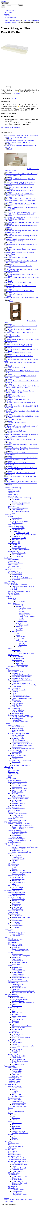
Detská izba (7, 514)
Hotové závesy (16, 1057)
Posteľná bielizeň (24, 613)
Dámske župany (20, 658)
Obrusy (14, 1017)
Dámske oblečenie (17, 656)
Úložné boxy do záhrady (19, 1168)
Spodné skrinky (16, 686)
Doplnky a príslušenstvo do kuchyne (22, 716)
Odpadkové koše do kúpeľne (20, 742)
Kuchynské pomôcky (14, 1099)
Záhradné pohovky (17, 1181)
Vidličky (14, 1119)
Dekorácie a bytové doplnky (12, 488)
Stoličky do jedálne (17, 792)
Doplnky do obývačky (14, 845)
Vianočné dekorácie (18, 934)
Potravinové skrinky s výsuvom (21, 683)
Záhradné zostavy (13, 1188)
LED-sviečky (16, 499)
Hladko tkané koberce (18, 997)
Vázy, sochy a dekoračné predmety (18, 508)
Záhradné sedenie (13, 1174)
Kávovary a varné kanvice (19, 695)
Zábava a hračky (13, 551)
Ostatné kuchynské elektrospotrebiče (22, 698)
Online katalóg (8, 1201)
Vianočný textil (16, 935)
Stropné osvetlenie (17, 907)
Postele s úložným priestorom (20, 977)
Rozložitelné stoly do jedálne (20, 797)
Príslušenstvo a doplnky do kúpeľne (18, 733)
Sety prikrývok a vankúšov (27, 616)
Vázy (13, 513)
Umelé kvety (12, 506)
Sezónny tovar (8, 929)
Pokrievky (15, 1139)
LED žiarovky (16, 922)
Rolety (14, 1011)
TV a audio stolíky (17, 889)
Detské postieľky (17, 518)
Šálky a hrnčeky (16, 1128)
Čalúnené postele (17, 969)
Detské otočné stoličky (18, 528)
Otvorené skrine (16, 986)
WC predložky (16, 753)
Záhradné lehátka (17, 1179)
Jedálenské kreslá (17, 787)
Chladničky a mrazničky (19, 690)
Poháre (10, 1109)
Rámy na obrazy (13, 494)
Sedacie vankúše (17, 1039)
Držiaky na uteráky (17, 737)
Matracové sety (16, 957)
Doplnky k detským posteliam (20, 549)
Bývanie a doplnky (17, 605)
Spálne (24, 20)
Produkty (18, 20)
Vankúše (6, 15)
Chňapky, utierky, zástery (19, 1016)
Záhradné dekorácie (18, 1171)
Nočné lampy (16, 902)
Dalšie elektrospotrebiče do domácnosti (23, 586)
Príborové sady (16, 1118)
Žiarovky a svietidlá (14, 924)
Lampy (21, 628)
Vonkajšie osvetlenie (14, 914)
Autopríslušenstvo (13, 559)
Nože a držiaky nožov (18, 1104)
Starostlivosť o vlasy (14, 593)
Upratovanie (11, 581)
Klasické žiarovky (17, 920)
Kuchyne (7, 668)
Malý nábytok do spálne (15, 944)
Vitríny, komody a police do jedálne (18, 798)
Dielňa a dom (8, 558)
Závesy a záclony (13, 1054)
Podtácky (14, 1089)
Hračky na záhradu (17, 1163)
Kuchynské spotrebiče (14, 688)
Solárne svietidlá (17, 915)
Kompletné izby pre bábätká (20, 521)
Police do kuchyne (17, 711)
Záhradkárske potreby (14, 1156)
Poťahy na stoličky (17, 1019)
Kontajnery (11, 812)
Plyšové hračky (20, 601)
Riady (10, 1121)
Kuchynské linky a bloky (15, 671)
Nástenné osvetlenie (18, 900)
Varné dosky (15, 706)
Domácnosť (7, 569)
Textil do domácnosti (10, 994)
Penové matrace (16, 959)
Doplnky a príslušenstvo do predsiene (19, 823)
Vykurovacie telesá (17, 1169)
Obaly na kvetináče (14, 491)
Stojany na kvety (13, 496)
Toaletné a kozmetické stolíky (20, 950)
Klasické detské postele (22, 533)
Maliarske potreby (13, 566)
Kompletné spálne (13, 940)
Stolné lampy (16, 905)
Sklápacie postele (17, 979)
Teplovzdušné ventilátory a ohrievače (23, 748)
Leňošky (14, 867)
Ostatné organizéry (13, 1078)
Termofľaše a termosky (18, 1131)
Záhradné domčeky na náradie (17, 1159)
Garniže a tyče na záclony (19, 1056)
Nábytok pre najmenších (19, 539)
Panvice (14, 1138)
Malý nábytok (8, 767)
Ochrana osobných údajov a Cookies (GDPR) (18, 1199)
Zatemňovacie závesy (18, 1064)
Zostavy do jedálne (13, 807)
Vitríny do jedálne (17, 805)
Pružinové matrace (17, 961)
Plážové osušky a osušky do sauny (22, 1026)
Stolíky (18, 640)
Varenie (10, 1134)
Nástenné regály (13, 772)
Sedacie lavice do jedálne (19, 790)
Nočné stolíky (23, 641)
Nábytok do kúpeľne (14, 725)
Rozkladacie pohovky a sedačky (21, 872)
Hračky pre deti (16, 554)
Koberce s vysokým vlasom (20, 999)
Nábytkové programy (18, 879)
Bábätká (10, 516)
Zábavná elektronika (14, 594)
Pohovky (14, 869)
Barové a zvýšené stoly (18, 795)
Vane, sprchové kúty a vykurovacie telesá (20, 760)
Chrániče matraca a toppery (16, 939)
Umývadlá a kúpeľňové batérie (17, 755)
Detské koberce (16, 546)
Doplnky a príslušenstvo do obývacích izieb (25, 847)
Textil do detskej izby (14, 543)
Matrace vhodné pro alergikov (21, 955)
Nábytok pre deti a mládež (16, 526)
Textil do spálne (12, 1041)
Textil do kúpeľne (13, 1022)
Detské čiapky (20, 661)
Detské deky (15, 544)
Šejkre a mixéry (16, 700)
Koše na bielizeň (17, 574)
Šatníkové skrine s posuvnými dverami (23, 992)
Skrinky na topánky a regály (16, 839)
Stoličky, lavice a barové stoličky (17, 782)
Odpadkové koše (13, 571)
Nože (13, 1116)
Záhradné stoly (12, 1186)
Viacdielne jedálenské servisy (20, 1133)
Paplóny (14, 1044)
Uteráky (21, 618)
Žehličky (14, 589)
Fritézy (14, 693)
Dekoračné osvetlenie (18, 894)
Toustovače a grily (17, 703)
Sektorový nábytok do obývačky (17, 875)
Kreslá (10, 854)
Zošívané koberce (17, 1006)
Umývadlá (15, 758)
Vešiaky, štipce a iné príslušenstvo (22, 578)
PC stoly (21, 643)
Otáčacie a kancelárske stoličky (17, 813)
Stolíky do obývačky (14, 885)
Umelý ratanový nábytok (19, 1195)
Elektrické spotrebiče (10, 583)
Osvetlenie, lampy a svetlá (12, 890)
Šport (9, 1144)
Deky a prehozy (16, 1036)
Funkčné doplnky (13, 1143)
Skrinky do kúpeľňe (18, 730)
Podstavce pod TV (17, 850)
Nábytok (14, 631)
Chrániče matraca (17, 1042)
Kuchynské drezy (17, 720)
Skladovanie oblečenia (14, 1079)
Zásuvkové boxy (17, 1076)
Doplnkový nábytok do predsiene (22, 825)
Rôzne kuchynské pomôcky (20, 1106)
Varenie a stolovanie (10, 1084)
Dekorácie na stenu (17, 509)
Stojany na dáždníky (18, 828)
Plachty (21, 611)
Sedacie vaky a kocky (18, 859)
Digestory (15, 691)
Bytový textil (19, 606)
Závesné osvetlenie (17, 909)
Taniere (14, 1129)
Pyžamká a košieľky (22, 665)
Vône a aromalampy (18, 504)
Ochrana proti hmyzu (14, 568)
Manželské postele (17, 976)
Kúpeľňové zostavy (18, 727)
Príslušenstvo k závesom (19, 1059)
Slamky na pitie (16, 1094)
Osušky (14, 1024)
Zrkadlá (14, 732)
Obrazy (10, 493)
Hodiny (10, 489)
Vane (13, 763)
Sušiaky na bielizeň (17, 576)
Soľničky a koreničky (18, 1096)
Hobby (10, 648)
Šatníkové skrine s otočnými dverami (23, 991)
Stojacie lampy (16, 904)
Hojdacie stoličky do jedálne (20, 785)
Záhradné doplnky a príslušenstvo (18, 1161)
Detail (10, 139)
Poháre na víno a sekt (18, 1111)
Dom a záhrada (12, 603)
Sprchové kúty (16, 762)
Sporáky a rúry (16, 701)
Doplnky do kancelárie (15, 810)
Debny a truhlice (17, 1069)
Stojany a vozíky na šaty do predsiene (23, 827)
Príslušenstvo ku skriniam (19, 987)
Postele (6, 14)
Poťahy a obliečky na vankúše (21, 1037)
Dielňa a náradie (13, 564)
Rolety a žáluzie (13, 1007)
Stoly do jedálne (13, 793)
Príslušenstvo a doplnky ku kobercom (23, 1002)
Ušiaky (14, 862)
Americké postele (17, 967)
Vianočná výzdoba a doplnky (16, 932)
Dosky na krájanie (17, 1101)
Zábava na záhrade (17, 556)
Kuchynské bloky (17, 673)
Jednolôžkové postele (18, 974)
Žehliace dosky (16, 579)
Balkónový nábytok (10, 17)
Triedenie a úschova (10, 1066)
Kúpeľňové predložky (18, 740)
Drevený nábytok (17, 1191)
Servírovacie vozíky (18, 713)
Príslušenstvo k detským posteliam (26, 534)
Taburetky (19, 646)
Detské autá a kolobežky (19, 553)
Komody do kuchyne (18, 710)
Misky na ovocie (17, 1088)
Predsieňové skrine (17, 833)
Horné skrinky (16, 681)
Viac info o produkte (10, 127)
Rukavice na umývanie (18, 1027)
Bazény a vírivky (13, 1151)
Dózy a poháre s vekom (19, 1103)
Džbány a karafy (17, 1123)
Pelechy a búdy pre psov (26, 653)
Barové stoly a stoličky (15, 780)
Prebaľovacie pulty (17, 523)
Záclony (14, 1062)
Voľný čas (7, 1141)
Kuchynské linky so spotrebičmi (21, 676)
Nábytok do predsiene (14, 830)
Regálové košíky (17, 1071)
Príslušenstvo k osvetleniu (15, 910)
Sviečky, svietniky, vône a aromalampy (19, 498)
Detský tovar (12, 598)
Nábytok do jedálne (10, 778)
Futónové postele (17, 972)
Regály (10, 775)
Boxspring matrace (17, 954)
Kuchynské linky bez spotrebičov (22, 675)
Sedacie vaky (16, 541)
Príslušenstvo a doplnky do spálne (18, 981)
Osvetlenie (19, 626)
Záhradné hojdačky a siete (19, 1176)
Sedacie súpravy (20, 638)
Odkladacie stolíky (13, 773)
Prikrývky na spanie (25, 615)
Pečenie (10, 1108)
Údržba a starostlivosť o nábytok (21, 852)
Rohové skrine (16, 989)
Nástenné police (16, 880)
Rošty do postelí (20, 636)
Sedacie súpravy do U (18, 874)
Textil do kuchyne (13, 1014)
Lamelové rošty (12, 942)
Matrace (30, 20)
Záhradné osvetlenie (14, 1173)
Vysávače (14, 588)
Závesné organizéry (14, 1083)
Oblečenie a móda (13, 655)
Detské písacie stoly (18, 529)
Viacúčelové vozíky (14, 1081)
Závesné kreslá (16, 1184)
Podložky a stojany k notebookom (18, 666)
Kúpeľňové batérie (17, 757)
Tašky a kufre (12, 1148)
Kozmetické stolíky (14, 770)
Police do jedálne (17, 802)
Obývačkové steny (13, 864)
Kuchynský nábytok (14, 708)
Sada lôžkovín (16, 1051)
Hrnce (14, 1136)
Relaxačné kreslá (17, 857)
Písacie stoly (8, 12)
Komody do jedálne (18, 800)
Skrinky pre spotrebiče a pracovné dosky (24, 685)
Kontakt (6, 1198)
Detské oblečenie (17, 660)
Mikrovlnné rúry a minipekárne (21, 696)
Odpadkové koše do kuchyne (20, 722)
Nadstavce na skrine (18, 984)
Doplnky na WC (17, 752)
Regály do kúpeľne (17, 728)
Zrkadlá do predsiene (14, 842)
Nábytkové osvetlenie (18, 849)
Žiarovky (11, 919)
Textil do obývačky (14, 1032)
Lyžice (14, 1114)
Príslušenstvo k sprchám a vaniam (22, 745)
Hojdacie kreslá (16, 855)
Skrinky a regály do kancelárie (17, 820)
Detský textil (15, 519)
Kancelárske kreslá (17, 817)
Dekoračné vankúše (18, 1034)
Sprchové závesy (17, 747)
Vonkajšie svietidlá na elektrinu (21, 917)
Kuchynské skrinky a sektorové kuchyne (20, 680)
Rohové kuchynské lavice (19, 788)
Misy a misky (16, 1126)
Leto (9, 930)
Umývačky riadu (17, 705)
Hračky (14, 599)
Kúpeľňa (18, 623)
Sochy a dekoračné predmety (20, 511)
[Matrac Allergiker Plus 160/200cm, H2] (15, 63)
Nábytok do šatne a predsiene (13, 822)
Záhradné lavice (16, 1178)
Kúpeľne (7, 723)
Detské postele (16, 531)
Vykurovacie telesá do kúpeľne (21, 765)
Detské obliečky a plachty (19, 548)
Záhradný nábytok (9, 1149)
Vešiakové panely (17, 835)
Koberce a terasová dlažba (19, 1164)
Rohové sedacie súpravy (19, 870)
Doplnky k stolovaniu (14, 1086)
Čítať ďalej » (16, 93)
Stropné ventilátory (13, 912)
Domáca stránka (9, 20)
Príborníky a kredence (18, 803)
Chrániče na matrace (25, 608)
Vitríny (10, 777)
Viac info (13, 98)
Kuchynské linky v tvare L (20, 678)
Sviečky (14, 501)
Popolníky (15, 1091)
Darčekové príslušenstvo (15, 563)
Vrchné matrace (16, 964)
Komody (10, 768)
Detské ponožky (20, 663)
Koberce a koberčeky (22, 621)
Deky (21, 610)
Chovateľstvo (12, 561)
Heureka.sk (7, 596)
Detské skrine (16, 536)
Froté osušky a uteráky (18, 738)
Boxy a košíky (12, 1067)
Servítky (14, 1093)
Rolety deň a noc (17, 1012)
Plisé (13, 1009)
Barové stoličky (9, 10)
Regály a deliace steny (18, 882)
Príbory (10, 1113)
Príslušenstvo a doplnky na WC (17, 750)
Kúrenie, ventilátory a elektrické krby (19, 591)
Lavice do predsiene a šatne (20, 832)
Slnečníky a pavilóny (14, 1154)
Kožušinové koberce (18, 1001)
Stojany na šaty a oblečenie (20, 949)
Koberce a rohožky (13, 996)
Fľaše (13, 1124)
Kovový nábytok (17, 1193)
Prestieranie (15, 1021)
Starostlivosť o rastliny (18, 1158)
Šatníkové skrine (13, 982)
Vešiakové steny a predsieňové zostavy (19, 840)
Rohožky (14, 1004)
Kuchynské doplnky (14, 1098)
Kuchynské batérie (17, 718)
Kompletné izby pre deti (19, 538)
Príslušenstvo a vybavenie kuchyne (18, 715)
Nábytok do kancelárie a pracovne (14, 808)
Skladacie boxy (16, 1072)
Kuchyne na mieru (13, 670)
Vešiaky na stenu (17, 837)
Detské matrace (12, 524)
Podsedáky (15, 1166)
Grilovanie (11, 1153)
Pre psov (18, 651)
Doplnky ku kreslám (18, 815)
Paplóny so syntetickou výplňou (25, 1046)
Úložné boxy (19, 630)
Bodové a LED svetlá (18, 899)
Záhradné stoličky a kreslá (19, 1183)
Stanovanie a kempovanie (15, 1146)
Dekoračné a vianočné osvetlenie (18, 892)
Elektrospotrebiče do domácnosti (17, 584)
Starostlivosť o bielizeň (15, 573)
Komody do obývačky (18, 877)
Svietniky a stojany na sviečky (21, 503)
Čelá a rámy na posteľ (18, 971)
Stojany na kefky (24, 625)
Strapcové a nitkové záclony (20, 1061)
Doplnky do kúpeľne (18, 735)
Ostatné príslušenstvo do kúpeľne (22, 743)
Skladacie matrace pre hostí (20, 962)
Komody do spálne (17, 945)
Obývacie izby (8, 844)
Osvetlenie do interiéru (14, 897)
